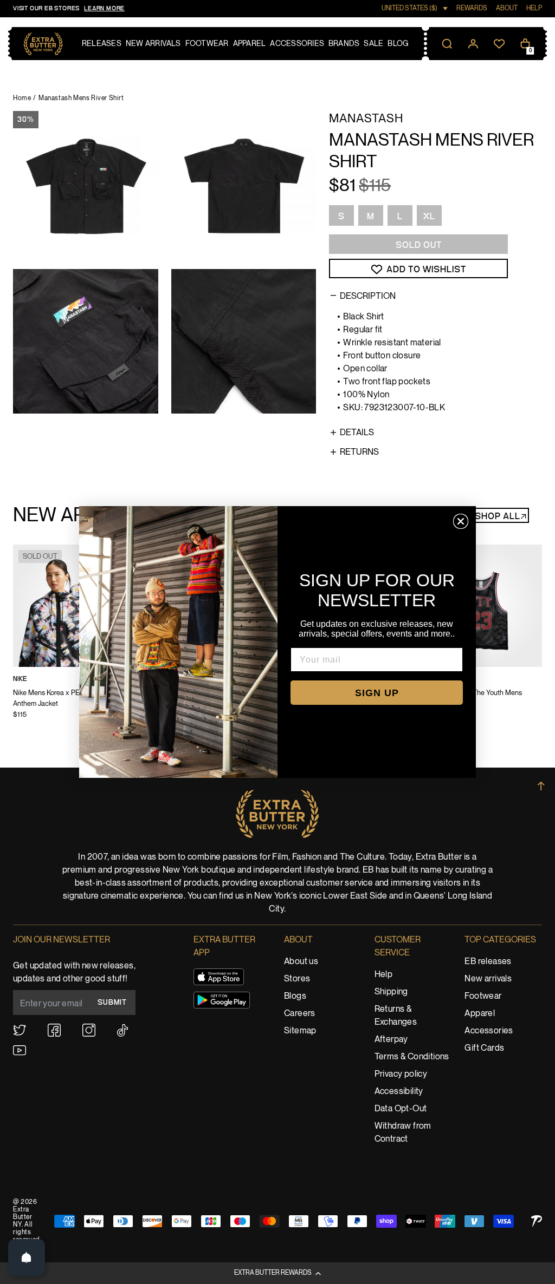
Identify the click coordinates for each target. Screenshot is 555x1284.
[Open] (26, 1257)
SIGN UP (377, 692)
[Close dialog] (460, 521)
